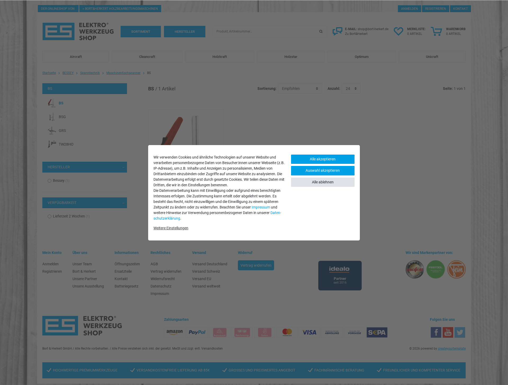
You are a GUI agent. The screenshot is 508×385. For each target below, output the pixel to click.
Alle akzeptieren (322, 159)
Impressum (261, 207)
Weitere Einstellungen (170, 228)
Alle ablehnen (323, 182)
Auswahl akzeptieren (323, 170)
